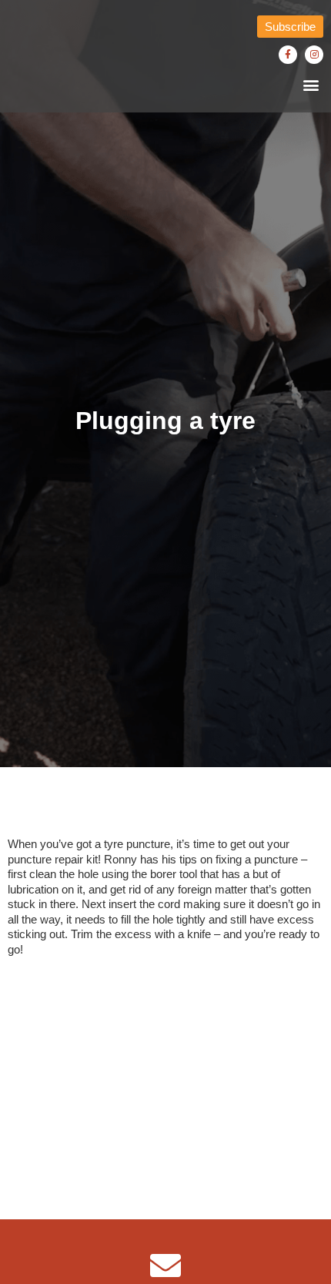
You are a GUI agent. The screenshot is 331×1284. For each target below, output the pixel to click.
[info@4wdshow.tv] (165, 1265)
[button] (310, 84)
